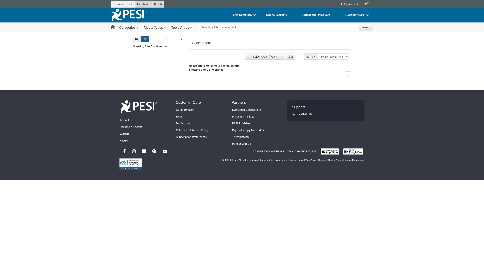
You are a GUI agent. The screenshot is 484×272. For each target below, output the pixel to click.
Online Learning (276, 15)
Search (365, 27)
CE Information (185, 110)
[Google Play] (353, 151)
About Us (126, 120)
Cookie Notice (335, 160)
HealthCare (143, 4)
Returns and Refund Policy (192, 130)
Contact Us (305, 114)
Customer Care (354, 15)
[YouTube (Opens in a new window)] (165, 151)
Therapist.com (241, 137)
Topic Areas (180, 27)
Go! (291, 56)
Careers (125, 134)
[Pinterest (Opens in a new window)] (154, 151)
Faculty (124, 140)
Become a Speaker (131, 127)
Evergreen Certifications (246, 110)
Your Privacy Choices (316, 160)
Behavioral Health (123, 4)
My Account (183, 123)
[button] (136, 39)
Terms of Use (266, 160)
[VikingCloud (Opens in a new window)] (130, 164)
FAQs (179, 116)
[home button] (113, 27)
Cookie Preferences (354, 160)
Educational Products (316, 15)
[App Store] (330, 151)
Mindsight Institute (243, 116)
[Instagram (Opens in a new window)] (134, 151)
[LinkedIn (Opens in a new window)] (144, 151)
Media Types (153, 27)
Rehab (158, 4)
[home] (129, 15)
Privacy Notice (296, 160)
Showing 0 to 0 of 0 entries (150, 46)
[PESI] (138, 107)
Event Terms (281, 160)
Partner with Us (241, 144)
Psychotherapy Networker (248, 130)
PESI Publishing (241, 123)
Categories (127, 27)
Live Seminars (242, 15)
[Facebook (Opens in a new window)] (124, 151)
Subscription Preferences (191, 137)
